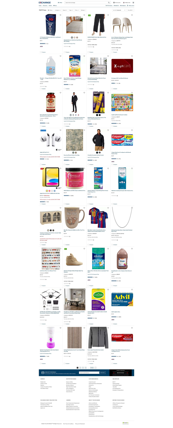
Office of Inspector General (118, 403)
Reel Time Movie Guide (71, 386)
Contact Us (91, 385)
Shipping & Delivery (93, 391)
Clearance (45, 5)
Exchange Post (92, 409)
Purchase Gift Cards (70, 390)
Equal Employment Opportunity (73, 409)
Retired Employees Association (72, 407)
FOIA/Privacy (91, 414)
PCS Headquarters (117, 388)
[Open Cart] (133, 2)
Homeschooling (116, 383)
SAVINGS (42, 378)
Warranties (91, 393)
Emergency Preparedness (118, 390)
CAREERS (68, 400)
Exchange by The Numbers (94, 406)
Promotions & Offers (44, 404)
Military (55, 5)
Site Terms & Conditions (68, 423)
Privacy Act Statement (80, 423)
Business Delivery (70, 385)
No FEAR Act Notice (117, 407)
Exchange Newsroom (93, 407)
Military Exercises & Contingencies (96, 411)
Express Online (69, 381)
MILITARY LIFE (116, 378)
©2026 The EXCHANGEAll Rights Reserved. (51, 423)
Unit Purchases (109, 5)
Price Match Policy (44, 388)
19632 (92, 367)
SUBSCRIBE (102, 372)
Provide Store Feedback (71, 383)
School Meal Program (117, 385)
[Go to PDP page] (51, 25)
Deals (40, 5)
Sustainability (91, 412)
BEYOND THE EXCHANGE (118, 400)
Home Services (69, 391)
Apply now (42, 407)
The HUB (115, 386)
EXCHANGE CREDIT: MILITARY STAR (48, 400)
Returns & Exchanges (93, 390)
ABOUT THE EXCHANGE (94, 400)
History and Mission (93, 403)
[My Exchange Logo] (47, 2)
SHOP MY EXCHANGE (71, 378)
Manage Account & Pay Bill (46, 403)
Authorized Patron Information (95, 383)
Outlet (50, 5)
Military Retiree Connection (72, 406)
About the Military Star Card (46, 406)
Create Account (92, 381)
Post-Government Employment (72, 403)
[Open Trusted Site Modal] (125, 423)
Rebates (42, 385)
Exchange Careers (70, 404)
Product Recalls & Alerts (94, 396)
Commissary (115, 404)
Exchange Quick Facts (93, 404)
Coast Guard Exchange (117, 406)
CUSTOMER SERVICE (93, 378)
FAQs (90, 386)
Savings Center (43, 383)
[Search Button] (109, 2)
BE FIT (114, 381)
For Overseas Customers (94, 394)
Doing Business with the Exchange (96, 416)
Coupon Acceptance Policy (46, 386)
